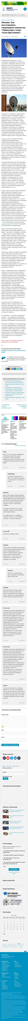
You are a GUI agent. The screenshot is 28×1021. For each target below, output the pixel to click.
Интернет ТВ (4, 964)
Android (12, 945)
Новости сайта (17, 983)
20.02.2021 (10, 486)
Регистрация (8, 766)
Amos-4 (21, 945)
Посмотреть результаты (14, 872)
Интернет (16, 962)
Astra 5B (13, 944)
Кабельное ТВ (5, 967)
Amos (16, 945)
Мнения (12, 20)
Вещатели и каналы (5, 20)
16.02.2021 (5, 640)
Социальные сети (18, 966)
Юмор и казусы (5, 988)
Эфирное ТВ (4, 969)
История (16, 977)
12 (10, 924)
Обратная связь (18, 986)
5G (16, 944)
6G (18, 945)
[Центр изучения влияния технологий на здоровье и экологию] (14, 5)
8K (3, 945)
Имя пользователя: (7, 767)
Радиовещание (18, 965)
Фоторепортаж (5, 986)
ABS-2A (22, 944)
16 (23, 924)
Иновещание (4, 970)
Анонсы (3, 982)
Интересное (4, 981)
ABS (5, 945)
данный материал (5, 224)
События (16, 975)
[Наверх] (25, 952)
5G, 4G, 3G (17, 964)
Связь (15, 961)
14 (17, 924)
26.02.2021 (5, 702)
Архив (14, 873)
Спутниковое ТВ (5, 966)
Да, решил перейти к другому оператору (14, 855)
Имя (2, 730)
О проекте (17, 982)
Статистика (17, 978)
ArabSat (9, 944)
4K (19, 944)
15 (20, 924)
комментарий (5, 714)
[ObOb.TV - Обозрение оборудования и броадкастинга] (9, 9)
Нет (5, 866)
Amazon (8, 945)
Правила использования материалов (11, 993)
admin (6, 36)
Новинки (3, 974)
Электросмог (4, 987)
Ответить (22, 467)
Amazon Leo (5, 944)
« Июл (4, 933)
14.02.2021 (14, 36)
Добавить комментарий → (21, 445)
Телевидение (4, 961)
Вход (4, 766)
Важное (16, 973)
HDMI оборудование (6, 977)
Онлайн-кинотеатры (6, 965)
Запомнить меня (8, 776)
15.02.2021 (5, 564)
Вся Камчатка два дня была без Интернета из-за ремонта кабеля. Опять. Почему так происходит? (14, 389)
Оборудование (5, 973)
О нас (15, 981)
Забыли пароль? (15, 766)
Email (3, 737)
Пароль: (5, 772)
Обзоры (3, 975)
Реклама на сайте (18, 984)
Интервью (4, 984)
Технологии (17, 974)
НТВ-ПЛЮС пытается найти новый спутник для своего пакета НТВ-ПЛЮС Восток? (14, 394)
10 (26, 36)
